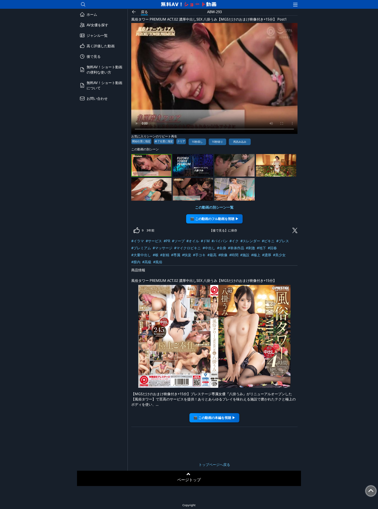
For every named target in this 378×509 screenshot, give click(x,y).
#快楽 (186, 255)
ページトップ (189, 479)
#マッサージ (162, 248)
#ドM (205, 241)
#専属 (175, 255)
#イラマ (137, 241)
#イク (234, 241)
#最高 (212, 255)
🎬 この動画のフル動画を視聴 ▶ (214, 219)
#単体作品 (236, 248)
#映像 (223, 255)
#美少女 (279, 255)
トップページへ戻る (214, 464)
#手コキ (199, 255)
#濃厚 (266, 255)
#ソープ (178, 241)
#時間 (233, 255)
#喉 (155, 255)
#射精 (164, 255)
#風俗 (157, 262)
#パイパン (220, 241)
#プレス (282, 241)
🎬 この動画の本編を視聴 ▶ (214, 417)
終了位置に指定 (164, 141)
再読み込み (239, 142)
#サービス (154, 241)
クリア (181, 141)
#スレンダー (250, 241)
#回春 (272, 248)
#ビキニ (268, 241)
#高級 (146, 262)
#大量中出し (141, 255)
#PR (167, 241)
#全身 (221, 248)
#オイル (192, 241)
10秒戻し (197, 142)
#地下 (261, 248)
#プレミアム (141, 248)
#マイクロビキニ (187, 248)
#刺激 (250, 248)
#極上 (255, 255)
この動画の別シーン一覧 (214, 207)
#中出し (209, 248)
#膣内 (135, 262)
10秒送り (217, 142)
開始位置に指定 (141, 141)
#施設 (244, 255)
